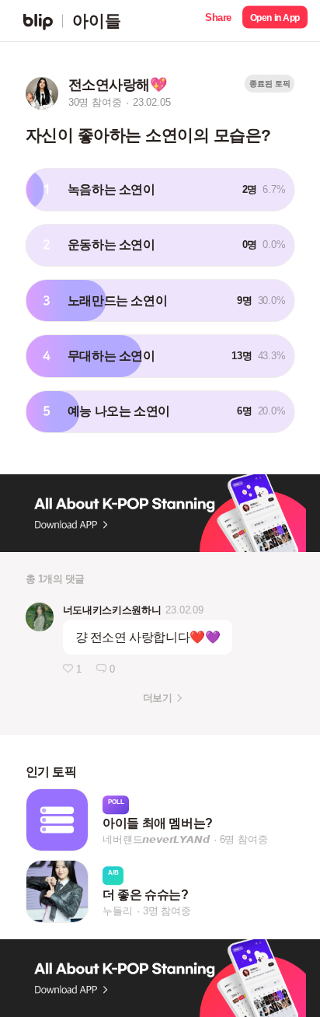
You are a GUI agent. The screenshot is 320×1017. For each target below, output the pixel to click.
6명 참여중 (244, 840)
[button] (218, 20)
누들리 (117, 911)
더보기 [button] (157, 698)
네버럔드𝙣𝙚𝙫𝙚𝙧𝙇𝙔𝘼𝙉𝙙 (156, 840)
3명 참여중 (167, 911)
